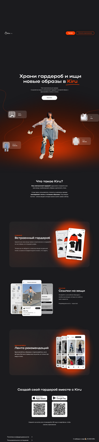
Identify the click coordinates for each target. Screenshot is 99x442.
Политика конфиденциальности (18, 437)
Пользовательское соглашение (17, 440)
